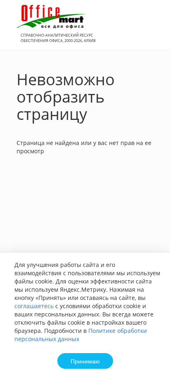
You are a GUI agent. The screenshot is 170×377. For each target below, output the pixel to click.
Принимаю (85, 361)
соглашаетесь (34, 306)
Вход (151, 29)
